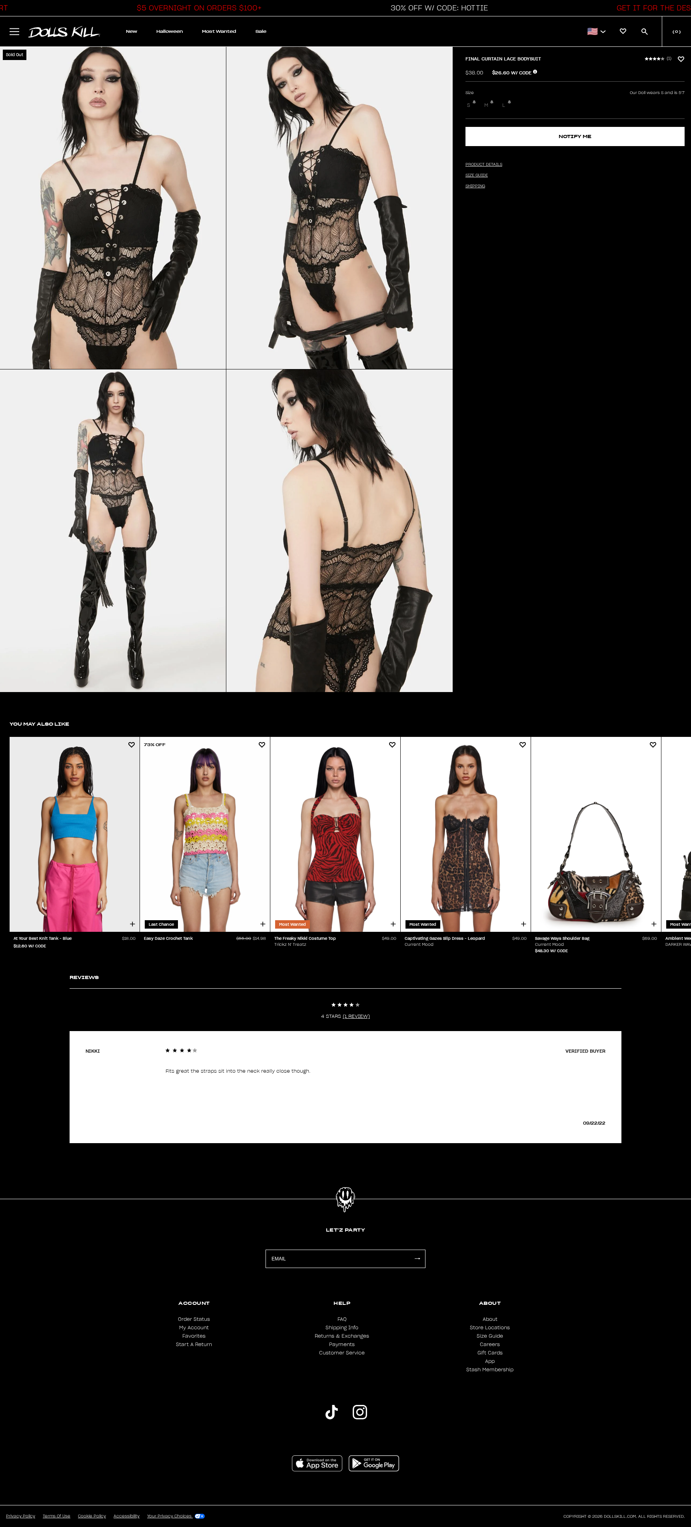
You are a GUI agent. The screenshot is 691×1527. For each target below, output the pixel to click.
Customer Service (342, 1352)
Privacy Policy (20, 1516)
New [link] (131, 31)
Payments (342, 1344)
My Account (194, 1327)
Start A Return (194, 1344)
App (490, 1361)
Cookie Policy (92, 1516)
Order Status (194, 1319)
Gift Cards (490, 1352)
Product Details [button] (483, 165)
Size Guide (490, 1336)
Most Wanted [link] (219, 31)
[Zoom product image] (113, 208)
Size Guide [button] (476, 175)
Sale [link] (261, 31)
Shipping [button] (475, 186)
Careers (490, 1344)
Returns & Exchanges (342, 1336)
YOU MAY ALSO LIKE (39, 724)
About (490, 1319)
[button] (197, 8)
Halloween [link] (169, 31)
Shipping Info (342, 1327)
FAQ (342, 1319)
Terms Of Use (56, 1516)
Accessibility (127, 1516)
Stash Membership (489, 1369)
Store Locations (490, 1327)
